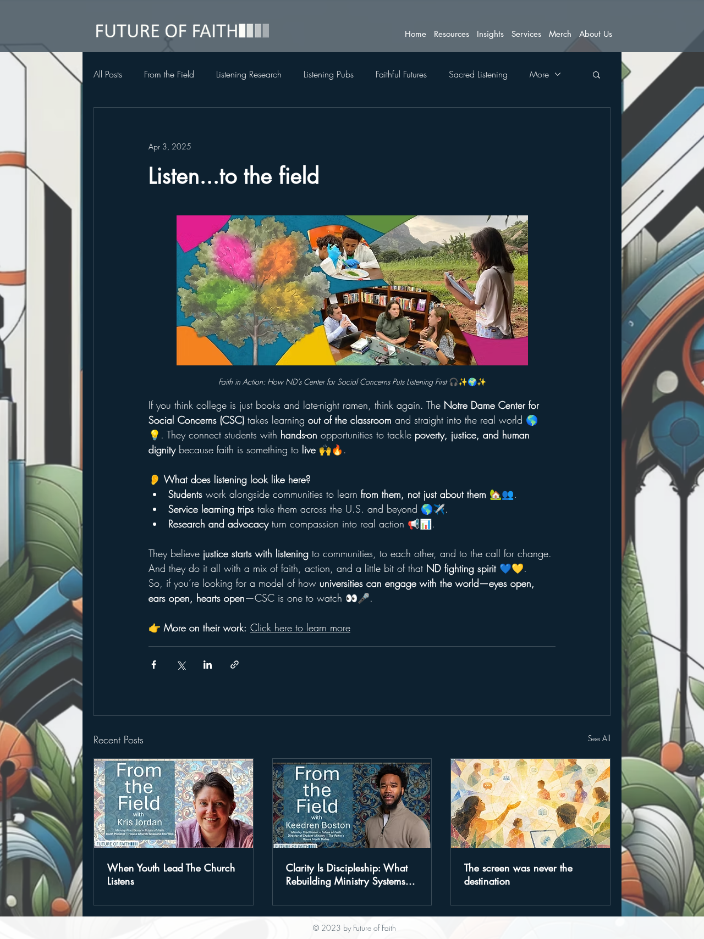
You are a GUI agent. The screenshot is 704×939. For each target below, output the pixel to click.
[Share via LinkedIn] (207, 664)
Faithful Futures (401, 74)
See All (599, 738)
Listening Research (249, 74)
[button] (451, 33)
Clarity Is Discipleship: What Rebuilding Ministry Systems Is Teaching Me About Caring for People (351, 874)
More (539, 74)
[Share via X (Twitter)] (180, 664)
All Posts (108, 74)
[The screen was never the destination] (530, 803)
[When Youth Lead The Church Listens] (173, 803)
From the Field (169, 74)
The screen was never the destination (518, 874)
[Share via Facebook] (153, 664)
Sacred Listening (478, 74)
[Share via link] (234, 664)
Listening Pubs (329, 74)
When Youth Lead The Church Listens (171, 874)
